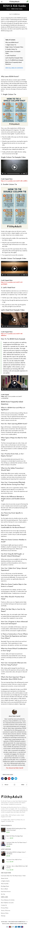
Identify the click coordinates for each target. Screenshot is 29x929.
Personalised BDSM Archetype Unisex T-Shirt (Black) (16, 853)
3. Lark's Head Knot (10, 55)
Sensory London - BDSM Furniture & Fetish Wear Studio (14, 923)
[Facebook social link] (2, 778)
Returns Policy (4, 913)
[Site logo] (14, 1)
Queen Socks (4, 878)
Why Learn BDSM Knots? (12, 42)
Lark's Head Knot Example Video (14, 58)
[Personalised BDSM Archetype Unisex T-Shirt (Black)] (3, 854)
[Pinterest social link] (9, 778)
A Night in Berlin (5, 881)
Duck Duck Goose (6, 891)
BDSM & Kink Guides (17, 9)
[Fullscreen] (26, 174)
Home (8, 9)
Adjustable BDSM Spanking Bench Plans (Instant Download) (16, 829)
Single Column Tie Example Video (14, 47)
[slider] (13, 173)
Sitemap (3, 916)
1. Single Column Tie (10, 45)
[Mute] (24, 174)
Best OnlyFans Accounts (7, 902)
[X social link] (5, 778)
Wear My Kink (4, 883)
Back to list (14, 784)
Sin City (3, 894)
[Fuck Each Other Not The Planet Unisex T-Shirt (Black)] (3, 844)
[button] (14, 167)
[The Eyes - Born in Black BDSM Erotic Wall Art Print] (3, 868)
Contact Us (4, 905)
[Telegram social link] (16, 778)
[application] (14, 167)
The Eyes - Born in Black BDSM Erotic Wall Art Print (16, 867)
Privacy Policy (4, 908)
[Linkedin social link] (12, 778)
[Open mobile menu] (1, 1)
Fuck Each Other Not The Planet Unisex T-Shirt (13, 876)
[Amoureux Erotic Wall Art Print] (3, 861)
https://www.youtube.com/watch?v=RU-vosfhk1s (14, 181)
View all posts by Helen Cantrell (14, 768)
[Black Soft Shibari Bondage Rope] (3, 837)
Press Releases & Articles (8, 900)
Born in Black (4, 889)
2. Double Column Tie (11, 49)
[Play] (2, 174)
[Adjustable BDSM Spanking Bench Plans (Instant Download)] (3, 830)
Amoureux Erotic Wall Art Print (13, 859)
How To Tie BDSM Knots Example (14, 60)
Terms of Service (5, 910)
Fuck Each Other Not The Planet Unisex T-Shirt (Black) (16, 843)
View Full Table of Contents (14, 68)
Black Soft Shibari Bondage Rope (14, 836)
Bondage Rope (5, 886)
